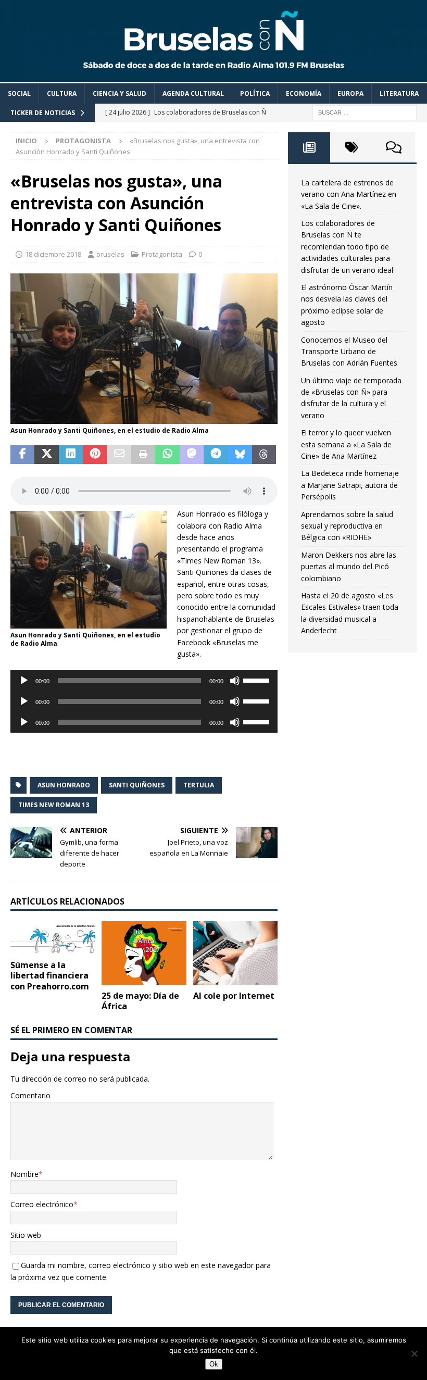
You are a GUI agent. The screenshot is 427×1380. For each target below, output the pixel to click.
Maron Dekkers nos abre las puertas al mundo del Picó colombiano (348, 566)
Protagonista (162, 254)
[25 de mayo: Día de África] (144, 953)
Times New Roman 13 (53, 804)
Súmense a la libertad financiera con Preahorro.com (49, 976)
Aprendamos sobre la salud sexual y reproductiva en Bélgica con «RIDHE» (347, 526)
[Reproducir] (24, 680)
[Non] (414, 1353)
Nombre (24, 1174)
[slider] (257, 679)
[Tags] (351, 147)
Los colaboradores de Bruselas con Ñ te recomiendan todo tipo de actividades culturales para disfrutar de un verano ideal (347, 246)
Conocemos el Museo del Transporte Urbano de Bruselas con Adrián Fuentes (349, 351)
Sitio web (25, 1235)
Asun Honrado (63, 785)
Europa (350, 93)
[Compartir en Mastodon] (192, 454)
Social (19, 93)
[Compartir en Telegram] (216, 454)
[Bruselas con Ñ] (213, 77)
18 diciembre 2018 (53, 254)
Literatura (399, 93)
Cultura (62, 93)
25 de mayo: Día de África (140, 1001)
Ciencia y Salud (119, 93)
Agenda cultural (193, 93)
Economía (303, 93)
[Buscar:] (364, 112)
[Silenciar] (235, 680)
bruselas (110, 254)
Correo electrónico (41, 1204)
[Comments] (394, 147)
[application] (144, 680)
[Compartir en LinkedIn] (71, 454)
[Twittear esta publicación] (46, 454)
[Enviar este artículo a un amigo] (119, 454)
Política (255, 93)
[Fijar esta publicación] (95, 454)
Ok (213, 1364)
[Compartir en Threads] (264, 454)
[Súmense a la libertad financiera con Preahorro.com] (52, 937)
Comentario (30, 1095)
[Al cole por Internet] (235, 953)
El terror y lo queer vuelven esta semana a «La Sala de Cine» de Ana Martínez (346, 444)
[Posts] (309, 147)
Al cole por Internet (233, 995)
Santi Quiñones (137, 785)
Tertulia (198, 785)
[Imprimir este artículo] (143, 454)
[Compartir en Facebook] (22, 454)
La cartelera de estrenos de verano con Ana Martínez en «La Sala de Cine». (348, 194)
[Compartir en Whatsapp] (167, 454)
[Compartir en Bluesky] (240, 454)
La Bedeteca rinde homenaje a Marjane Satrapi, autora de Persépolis (350, 484)
